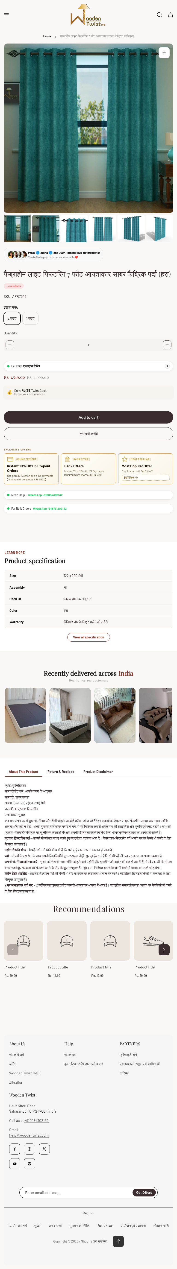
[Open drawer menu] (6, 14)
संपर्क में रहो (16, 1054)
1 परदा (30, 318)
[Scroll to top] (118, 1241)
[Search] (159, 15)
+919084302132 (36, 1120)
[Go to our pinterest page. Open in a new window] (29, 1163)
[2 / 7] (45, 228)
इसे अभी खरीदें (89, 433)
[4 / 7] (102, 228)
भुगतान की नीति (79, 1225)
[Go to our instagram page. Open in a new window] (29, 1149)
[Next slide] (164, 949)
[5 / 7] (131, 228)
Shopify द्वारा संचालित (94, 1241)
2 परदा (12, 318)
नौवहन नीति (161, 1225)
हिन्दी (85, 1213)
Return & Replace (60, 771)
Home (47, 36)
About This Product (23, 771)
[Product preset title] (23, 941)
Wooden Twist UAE (24, 1073)
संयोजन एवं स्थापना (133, 1225)
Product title (15, 967)
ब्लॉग (12, 1063)
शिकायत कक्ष (105, 1225)
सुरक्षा (37, 1225)
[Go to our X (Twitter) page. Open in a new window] (44, 1149)
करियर (124, 1073)
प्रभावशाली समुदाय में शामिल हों (140, 1063)
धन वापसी (55, 1225)
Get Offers (144, 1192)
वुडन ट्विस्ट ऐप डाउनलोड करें (83, 1063)
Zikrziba (15, 1082)
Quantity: (11, 333)
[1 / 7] (17, 228)
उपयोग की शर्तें (18, 1225)
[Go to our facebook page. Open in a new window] (14, 1149)
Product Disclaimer (98, 771)
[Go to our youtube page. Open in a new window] (14, 1163)
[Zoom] (164, 52)
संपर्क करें (70, 1054)
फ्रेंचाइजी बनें (128, 1054)
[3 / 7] (74, 228)
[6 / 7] (159, 228)
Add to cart (88, 417)
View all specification (88, 637)
